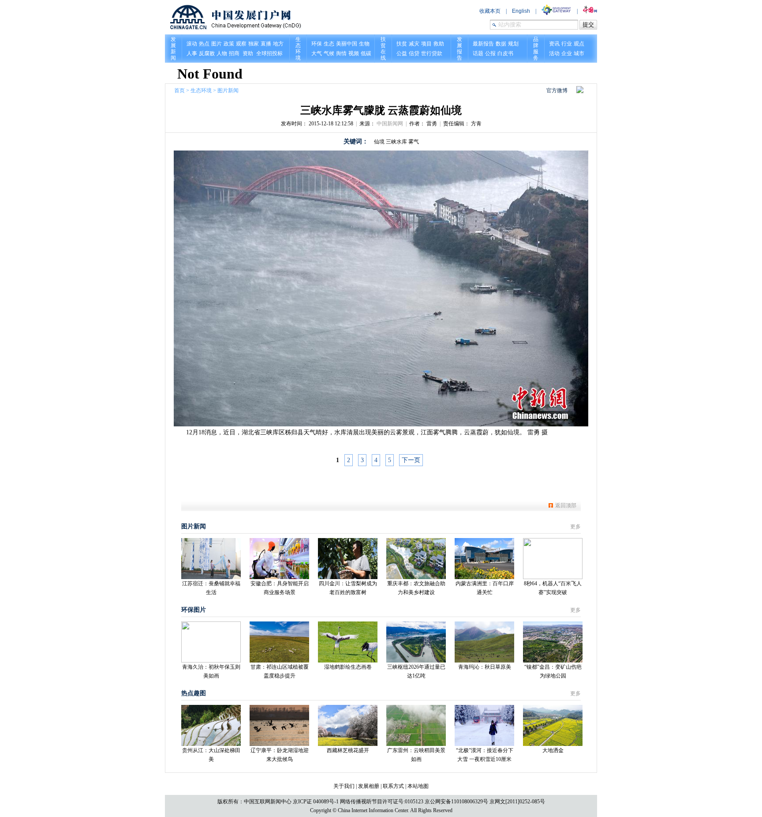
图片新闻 (228, 90)
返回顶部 (565, 505)
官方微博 (557, 90)
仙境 (379, 142)
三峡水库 (396, 142)
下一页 (411, 460)
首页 (179, 90)
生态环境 (201, 90)
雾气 (413, 142)
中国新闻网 (390, 123)
